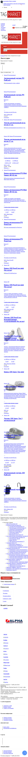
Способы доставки (8, 720)
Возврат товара (7, 707)
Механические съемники (16, 545)
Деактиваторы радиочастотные (17, 528)
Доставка (3, 27)
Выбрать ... (6, 168)
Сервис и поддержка (8, 708)
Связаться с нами (7, 598)
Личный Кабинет (7, 750)
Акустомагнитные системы (17, 537)
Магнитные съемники (15, 544)
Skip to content (12, 1)
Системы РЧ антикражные (16, 526)
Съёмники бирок (11, 542)
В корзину (6, 117)
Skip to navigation (5, 1)
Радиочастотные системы (13, 525)
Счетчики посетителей (13, 548)
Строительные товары (8, 584)
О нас (2, 26)
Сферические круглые (15, 564)
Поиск (5, 50)
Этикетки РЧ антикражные (16, 529)
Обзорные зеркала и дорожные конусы (16, 563)
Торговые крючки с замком (14, 559)
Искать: (5, 47)
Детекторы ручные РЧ (15, 532)
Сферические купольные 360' (17, 566)
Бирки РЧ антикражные (10, 75)
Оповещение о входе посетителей (18, 549)
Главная (3, 23)
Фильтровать (6, 578)
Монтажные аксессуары (16, 534)
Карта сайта (6, 727)
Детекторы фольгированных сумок (15, 553)
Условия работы (7, 596)
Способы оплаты (7, 718)
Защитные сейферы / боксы (13, 567)
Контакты (3, 30)
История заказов (7, 752)
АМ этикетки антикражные (16, 541)
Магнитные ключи (14, 560)
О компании (6, 590)
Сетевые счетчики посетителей (17, 552)
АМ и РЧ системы (11, 523)
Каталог (3, 25)
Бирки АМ (6, 119)
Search (5, 46)
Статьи (2, 28)
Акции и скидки (7, 717)
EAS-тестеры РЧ (14, 533)
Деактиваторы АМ (14, 538)
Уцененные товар (11, 570)
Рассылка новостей (8, 753)
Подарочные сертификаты (9, 728)
